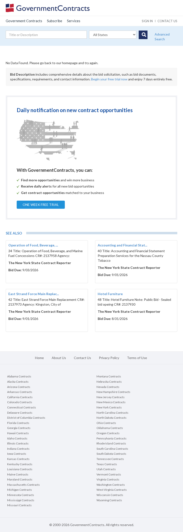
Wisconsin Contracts (110, 495)
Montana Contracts (109, 376)
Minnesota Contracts (20, 495)
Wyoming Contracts (109, 500)
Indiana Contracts (18, 448)
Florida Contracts (18, 423)
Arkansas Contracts (19, 392)
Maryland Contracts (19, 479)
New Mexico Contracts (111, 402)
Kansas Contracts (18, 459)
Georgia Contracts (18, 428)
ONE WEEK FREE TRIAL (41, 205)
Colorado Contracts (19, 402)
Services (73, 21)
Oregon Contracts (108, 433)
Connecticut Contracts (21, 407)
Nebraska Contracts (109, 381)
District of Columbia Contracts (26, 417)
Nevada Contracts (108, 387)
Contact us (167, 21)
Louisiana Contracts (19, 469)
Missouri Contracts (19, 505)
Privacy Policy (109, 358)
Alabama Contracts (19, 376)
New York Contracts (109, 407)
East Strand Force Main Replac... (33, 294)
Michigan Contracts (19, 489)
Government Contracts (24, 21)
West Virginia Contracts (112, 489)
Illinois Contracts (18, 443)
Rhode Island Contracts (111, 443)
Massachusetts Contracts (23, 484)
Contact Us (82, 358)
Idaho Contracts (17, 438)
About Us (59, 358)
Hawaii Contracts (18, 433)
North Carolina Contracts (112, 412)
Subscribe (54, 21)
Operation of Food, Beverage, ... (33, 245)
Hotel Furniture (110, 294)
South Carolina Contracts (112, 448)
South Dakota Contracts (111, 453)
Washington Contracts (111, 484)
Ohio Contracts (106, 423)
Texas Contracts (107, 464)
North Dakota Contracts (112, 417)
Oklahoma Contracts (110, 428)
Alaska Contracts (18, 381)
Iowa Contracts (16, 453)
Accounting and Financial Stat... (122, 245)
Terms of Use (137, 358)
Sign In (147, 21)
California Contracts (20, 397)
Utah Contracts (106, 469)
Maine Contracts (17, 474)
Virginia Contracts (108, 479)
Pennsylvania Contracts (112, 438)
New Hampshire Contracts (113, 392)
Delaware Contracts (19, 412)
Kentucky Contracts (19, 464)
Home (39, 358)
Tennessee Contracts (110, 459)
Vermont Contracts (109, 474)
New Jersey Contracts (111, 397)
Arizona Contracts (18, 387)
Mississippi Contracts (20, 500)
